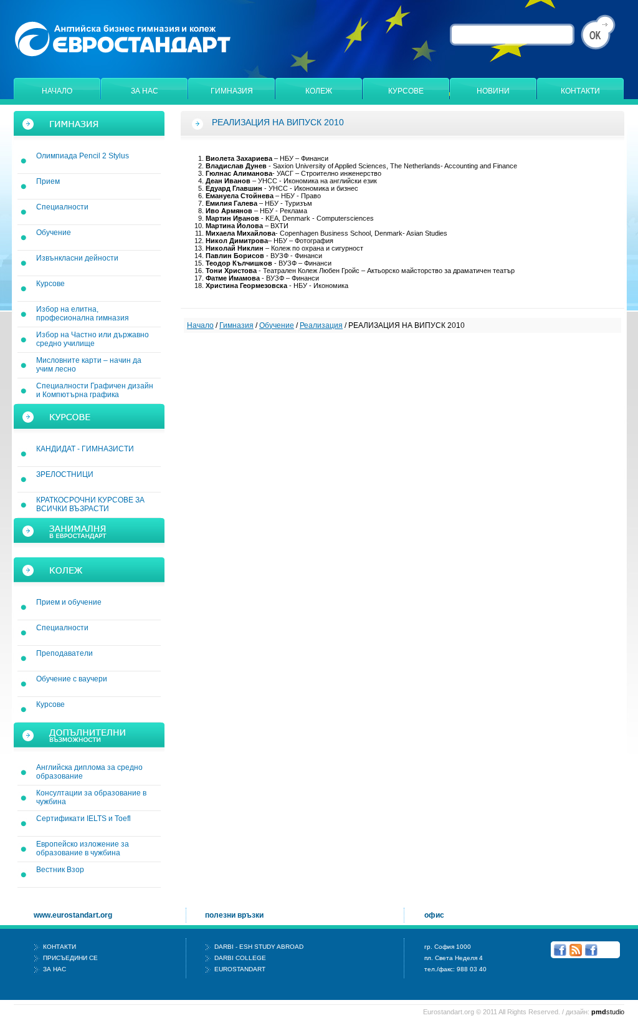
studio (607, 1012)
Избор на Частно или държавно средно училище (92, 339)
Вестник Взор (60, 869)
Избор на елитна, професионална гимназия (82, 313)
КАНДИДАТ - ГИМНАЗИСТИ (85, 448)
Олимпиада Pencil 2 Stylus (82, 155)
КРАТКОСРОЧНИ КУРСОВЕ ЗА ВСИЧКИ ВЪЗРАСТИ (90, 504)
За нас (144, 91)
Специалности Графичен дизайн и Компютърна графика (94, 390)
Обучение (53, 232)
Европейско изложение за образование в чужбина (82, 848)
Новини (493, 91)
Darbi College (240, 957)
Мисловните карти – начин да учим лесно (88, 364)
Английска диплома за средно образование (89, 772)
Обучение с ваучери (71, 679)
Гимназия (232, 91)
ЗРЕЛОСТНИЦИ (64, 474)
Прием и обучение (69, 602)
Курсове (406, 91)
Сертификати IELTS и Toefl (83, 818)
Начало (57, 91)
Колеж (318, 91)
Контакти (580, 91)
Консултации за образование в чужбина (91, 797)
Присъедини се (70, 957)
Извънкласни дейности (77, 258)
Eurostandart (239, 969)
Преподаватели (64, 653)
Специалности (62, 207)
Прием (48, 181)
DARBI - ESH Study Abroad (258, 946)
